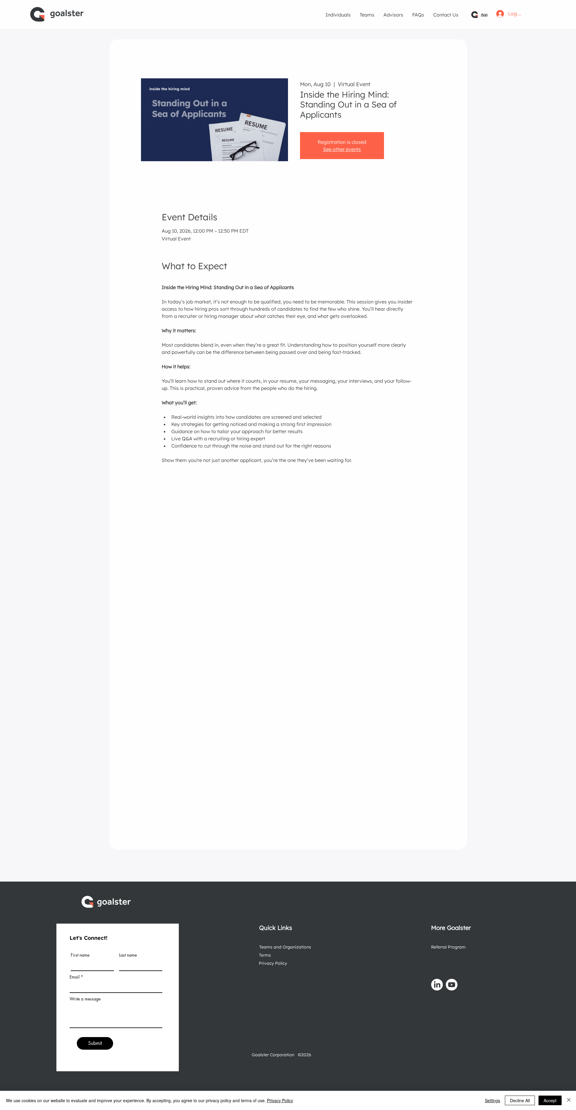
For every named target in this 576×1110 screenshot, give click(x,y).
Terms (265, 955)
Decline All (520, 1100)
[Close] (568, 1100)
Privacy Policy (273, 963)
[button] (338, 14)
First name (80, 955)
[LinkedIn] (437, 985)
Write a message (85, 999)
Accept (550, 1100)
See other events (342, 149)
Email (75, 977)
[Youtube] (452, 985)
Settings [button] (492, 1100)
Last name (128, 955)
